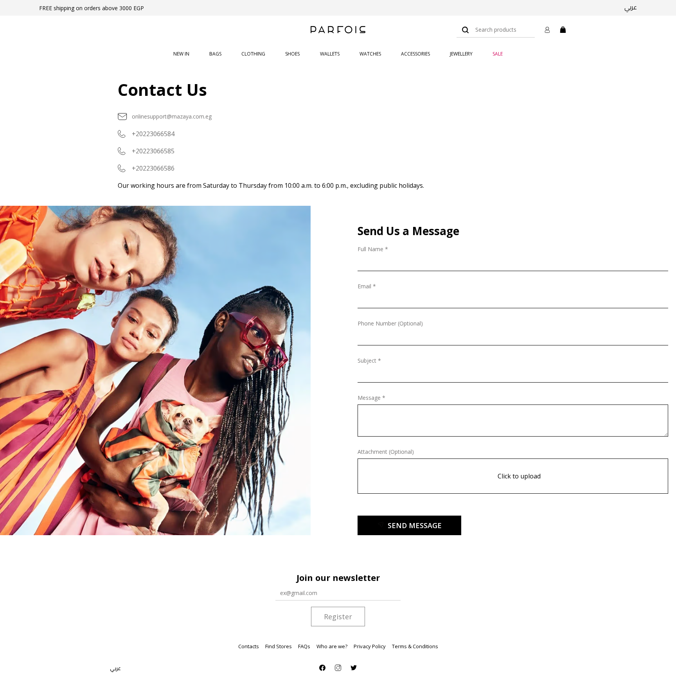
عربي (630, 7)
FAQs (304, 646)
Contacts (248, 646)
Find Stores (278, 646)
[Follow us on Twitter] (354, 668)
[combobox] (496, 30)
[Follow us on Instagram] (338, 668)
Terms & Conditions (415, 646)
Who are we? (331, 646)
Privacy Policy (370, 646)
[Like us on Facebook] (322, 668)
